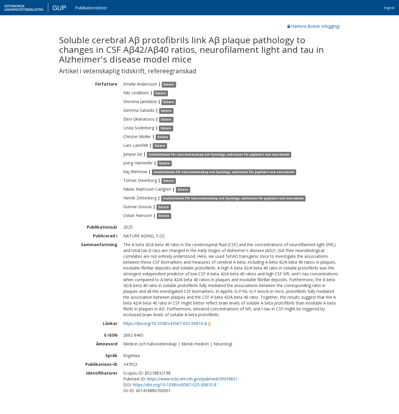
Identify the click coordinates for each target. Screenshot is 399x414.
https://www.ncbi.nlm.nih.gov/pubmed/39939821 (192, 379)
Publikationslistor (91, 8)
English (389, 8)
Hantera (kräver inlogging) (315, 26)
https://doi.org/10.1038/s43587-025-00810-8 (165, 323)
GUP (59, 7)
